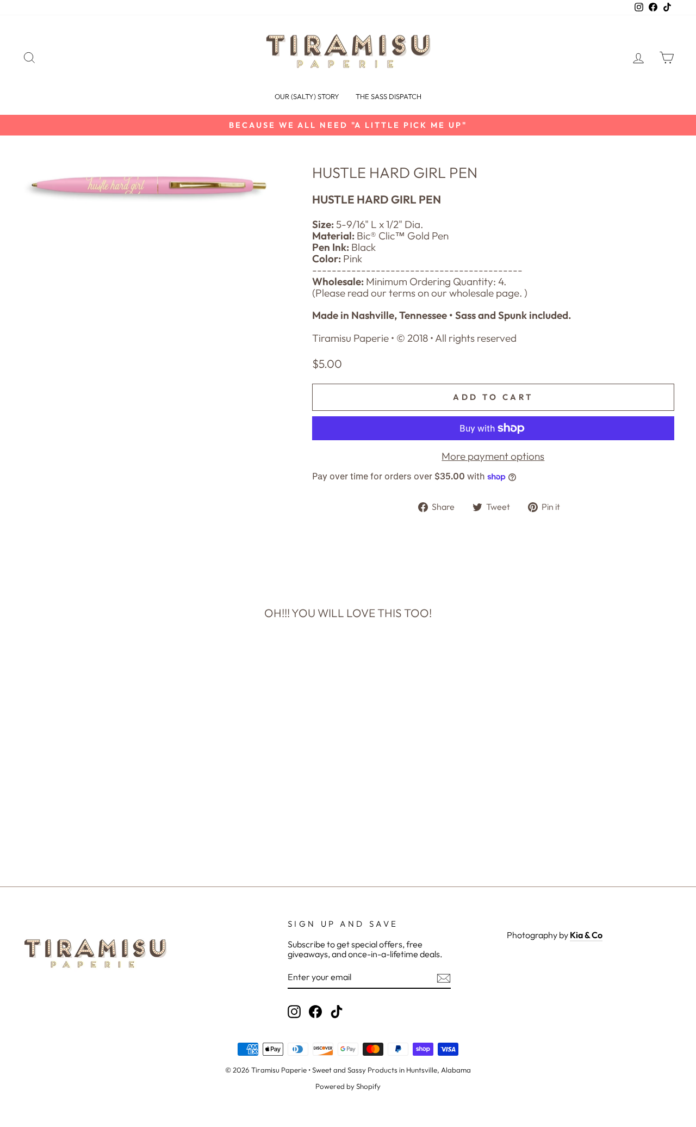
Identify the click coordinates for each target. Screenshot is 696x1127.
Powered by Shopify (348, 1086)
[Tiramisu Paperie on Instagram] (294, 1011)
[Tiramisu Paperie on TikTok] (336, 1011)
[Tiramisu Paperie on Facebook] (315, 1011)
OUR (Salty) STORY (307, 96)
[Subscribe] (444, 978)
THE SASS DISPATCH (388, 96)
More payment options (493, 456)
